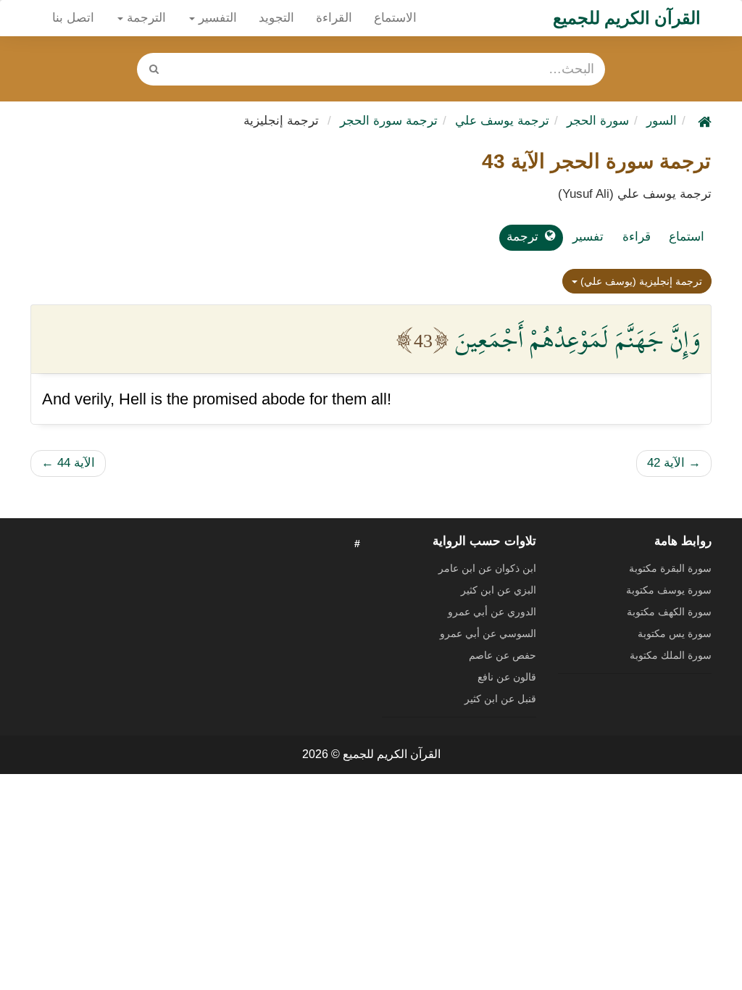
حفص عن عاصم (502, 655)
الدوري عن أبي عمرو (492, 611)
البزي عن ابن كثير (498, 590)
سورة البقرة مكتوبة (670, 568)
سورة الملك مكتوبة (671, 655)
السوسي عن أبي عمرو (488, 633)
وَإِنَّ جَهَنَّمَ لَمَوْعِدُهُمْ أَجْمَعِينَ (577, 339)
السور (661, 121)
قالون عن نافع (507, 677)
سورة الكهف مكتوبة (669, 611)
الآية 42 (674, 463)
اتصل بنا (73, 18)
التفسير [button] (216, 18)
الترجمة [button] (144, 18)
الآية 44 (68, 463)
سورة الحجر (598, 121)
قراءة (636, 237)
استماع (686, 237)
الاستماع (395, 18)
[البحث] (154, 69)
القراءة (334, 18)
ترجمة (522, 237)
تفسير (588, 237)
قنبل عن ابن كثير (500, 698)
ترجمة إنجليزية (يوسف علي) (640, 281)
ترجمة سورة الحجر (389, 121)
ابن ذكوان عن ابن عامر (487, 568)
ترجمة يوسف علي (502, 121)
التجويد (276, 18)
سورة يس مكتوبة (675, 633)
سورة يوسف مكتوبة (669, 590)
